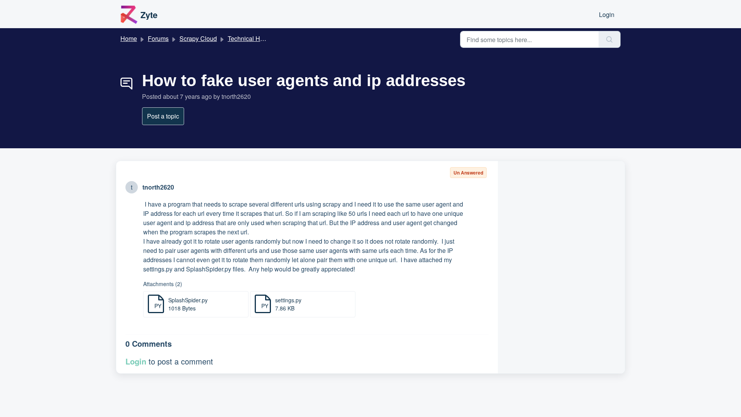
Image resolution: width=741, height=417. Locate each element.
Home (128, 38)
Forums (158, 38)
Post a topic (163, 116)
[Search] (610, 39)
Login (606, 14)
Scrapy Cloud (198, 38)
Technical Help (248, 38)
